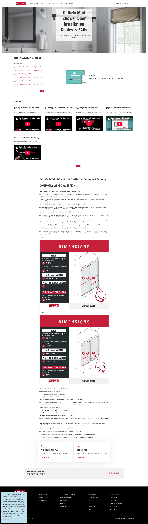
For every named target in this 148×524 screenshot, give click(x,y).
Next (42, 90)
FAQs (89, 503)
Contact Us (91, 509)
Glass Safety (63, 503)
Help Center (91, 500)
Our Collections (64, 500)
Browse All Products (42, 497)
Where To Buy (119, 3)
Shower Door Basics (65, 506)
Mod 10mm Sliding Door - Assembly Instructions (29, 67)
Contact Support (114, 473)
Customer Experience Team (83, 199)
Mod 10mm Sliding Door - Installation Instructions (29, 70)
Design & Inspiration (65, 497)
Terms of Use (113, 506)
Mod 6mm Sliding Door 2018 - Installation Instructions (31, 77)
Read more (81, 457)
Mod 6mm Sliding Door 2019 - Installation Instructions (31, 84)
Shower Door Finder (42, 494)
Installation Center (93, 494)
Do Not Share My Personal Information (123, 518)
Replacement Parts (42, 500)
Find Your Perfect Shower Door (68, 494)
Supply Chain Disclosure (116, 503)
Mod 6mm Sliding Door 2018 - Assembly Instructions (30, 74)
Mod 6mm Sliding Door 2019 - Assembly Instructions (30, 81)
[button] (8, 520)
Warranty (112, 509)
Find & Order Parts (93, 497)
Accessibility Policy (115, 494)
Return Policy (113, 500)
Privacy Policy (114, 497)
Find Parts (45, 457)
